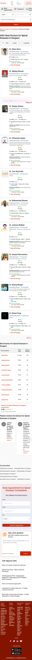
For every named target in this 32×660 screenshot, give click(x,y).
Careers (27, 610)
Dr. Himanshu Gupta (17, 138)
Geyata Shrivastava (7, 389)
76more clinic (13, 185)
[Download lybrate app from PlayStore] (16, 650)
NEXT (28, 338)
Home (1, 29)
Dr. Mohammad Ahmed (18, 200)
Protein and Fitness (3, 614)
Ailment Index (19, 629)
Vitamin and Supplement (4, 611)
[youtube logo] (21, 641)
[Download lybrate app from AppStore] (16, 654)
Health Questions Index (19, 613)
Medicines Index (19, 626)
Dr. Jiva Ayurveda (16, 171)
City (3, 515)
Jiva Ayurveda (5, 375)
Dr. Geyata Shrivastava (18, 254)
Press (26, 625)
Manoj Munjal (5, 394)
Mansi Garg (5, 399)
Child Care (3, 632)
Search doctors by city (11, 609)
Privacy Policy (27, 619)
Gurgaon (6, 29)
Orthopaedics (14, 29)
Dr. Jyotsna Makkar (17, 225)
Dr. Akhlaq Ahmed (16, 71)
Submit (25, 553)
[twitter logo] (14, 641)
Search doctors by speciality (11, 618)
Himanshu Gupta (6, 370)
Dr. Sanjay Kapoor (16, 106)
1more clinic (13, 301)
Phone (4, 507)
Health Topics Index (19, 623)
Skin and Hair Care (3, 617)
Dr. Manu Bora (15, 49)
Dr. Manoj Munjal (16, 285)
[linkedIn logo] (17, 641)
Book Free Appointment (16, 525)
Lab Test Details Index (19, 633)
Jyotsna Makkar (6, 384)
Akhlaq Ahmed (6, 360)
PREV (3, 338)
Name (3, 499)
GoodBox (3, 634)
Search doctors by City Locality (12, 613)
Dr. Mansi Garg (15, 313)
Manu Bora (5, 355)
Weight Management (4, 623)
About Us (27, 607)
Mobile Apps (26, 613)
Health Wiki (20, 607)
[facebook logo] (11, 641)
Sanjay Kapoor (6, 365)
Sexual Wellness (3, 620)
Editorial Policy (27, 622)
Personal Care (3, 629)
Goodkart (3, 608)
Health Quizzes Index (19, 618)
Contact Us (28, 609)
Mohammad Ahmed (7, 380)
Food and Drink (3, 626)
